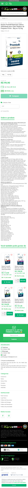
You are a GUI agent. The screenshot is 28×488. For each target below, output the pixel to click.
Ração (4, 18)
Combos (3, 383)
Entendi (14, 485)
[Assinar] (14, 339)
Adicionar (22, 280)
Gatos (2, 379)
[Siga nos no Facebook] (3, 416)
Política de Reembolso (6, 404)
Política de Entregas (6, 402)
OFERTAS (3, 387)
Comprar (15, 96)
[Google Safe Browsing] (16, 459)
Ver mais (8, 282)
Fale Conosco (4, 395)
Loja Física (3, 398)
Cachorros (3, 376)
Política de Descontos (6, 400)
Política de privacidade (6, 406)
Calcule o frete (7, 102)
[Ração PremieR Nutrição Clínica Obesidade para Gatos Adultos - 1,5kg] (7, 301)
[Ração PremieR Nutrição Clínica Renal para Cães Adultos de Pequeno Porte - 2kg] (20, 268)
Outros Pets (4, 381)
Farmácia (3, 385)
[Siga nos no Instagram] (9, 416)
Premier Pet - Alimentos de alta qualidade (11, 23)
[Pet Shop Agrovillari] (14, 8)
